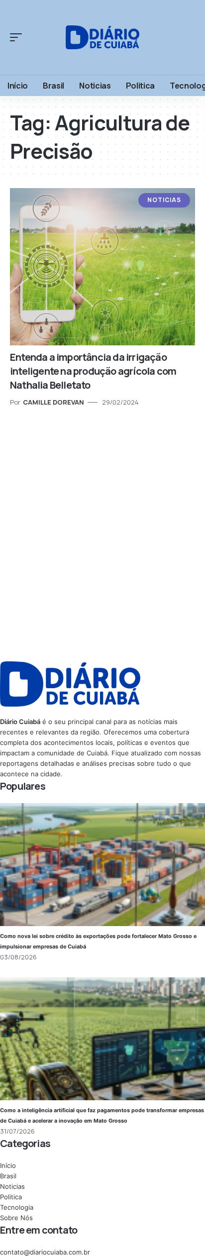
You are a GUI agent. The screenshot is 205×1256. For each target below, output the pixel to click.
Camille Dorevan (53, 402)
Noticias (164, 200)
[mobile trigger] (18, 37)
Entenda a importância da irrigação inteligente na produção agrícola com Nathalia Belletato (93, 371)
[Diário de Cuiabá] (103, 37)
